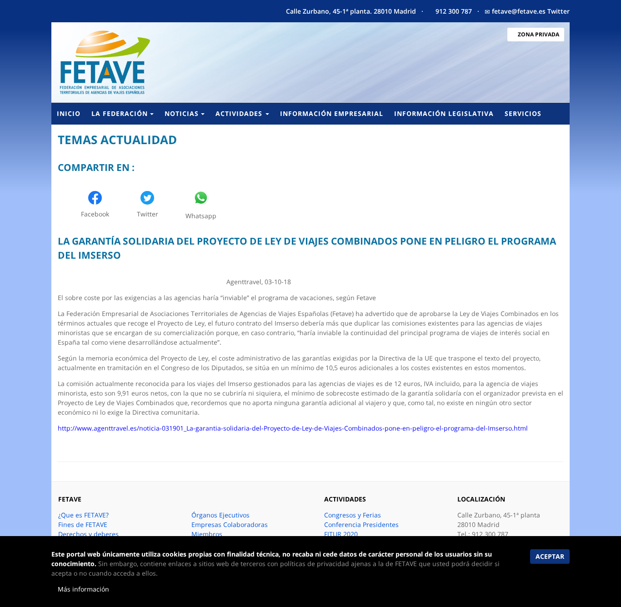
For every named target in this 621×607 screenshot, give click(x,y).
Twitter (558, 11)
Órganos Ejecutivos (220, 515)
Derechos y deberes (88, 534)
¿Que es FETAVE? (83, 515)
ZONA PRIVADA (537, 34)
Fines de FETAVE (82, 524)
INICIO (68, 113)
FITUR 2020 (341, 534)
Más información (82, 589)
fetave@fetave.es (519, 11)
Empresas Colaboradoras (229, 524)
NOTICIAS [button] (183, 113)
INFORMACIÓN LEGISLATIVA (444, 113)
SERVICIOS (523, 113)
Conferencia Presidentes (361, 524)
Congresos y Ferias (352, 515)
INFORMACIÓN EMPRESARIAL (331, 113)
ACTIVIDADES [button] (240, 113)
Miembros (206, 534)
